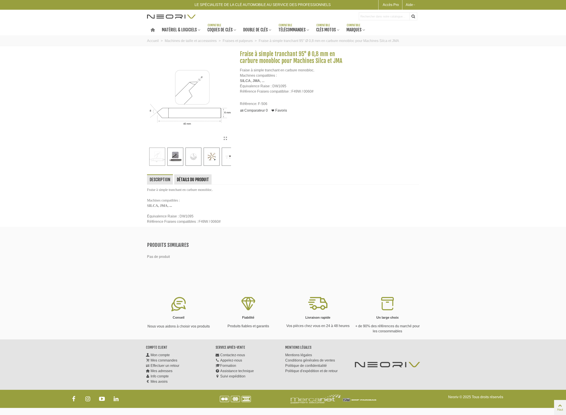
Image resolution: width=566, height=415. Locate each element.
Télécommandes (292, 29)
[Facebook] (73, 399)
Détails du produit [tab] (193, 179)
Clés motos (326, 29)
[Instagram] (88, 399)
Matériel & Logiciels (179, 29)
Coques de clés (220, 29)
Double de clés (255, 29)
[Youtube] (102, 399)
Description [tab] (160, 179)
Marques (353, 29)
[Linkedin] (116, 399)
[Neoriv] (171, 16)
